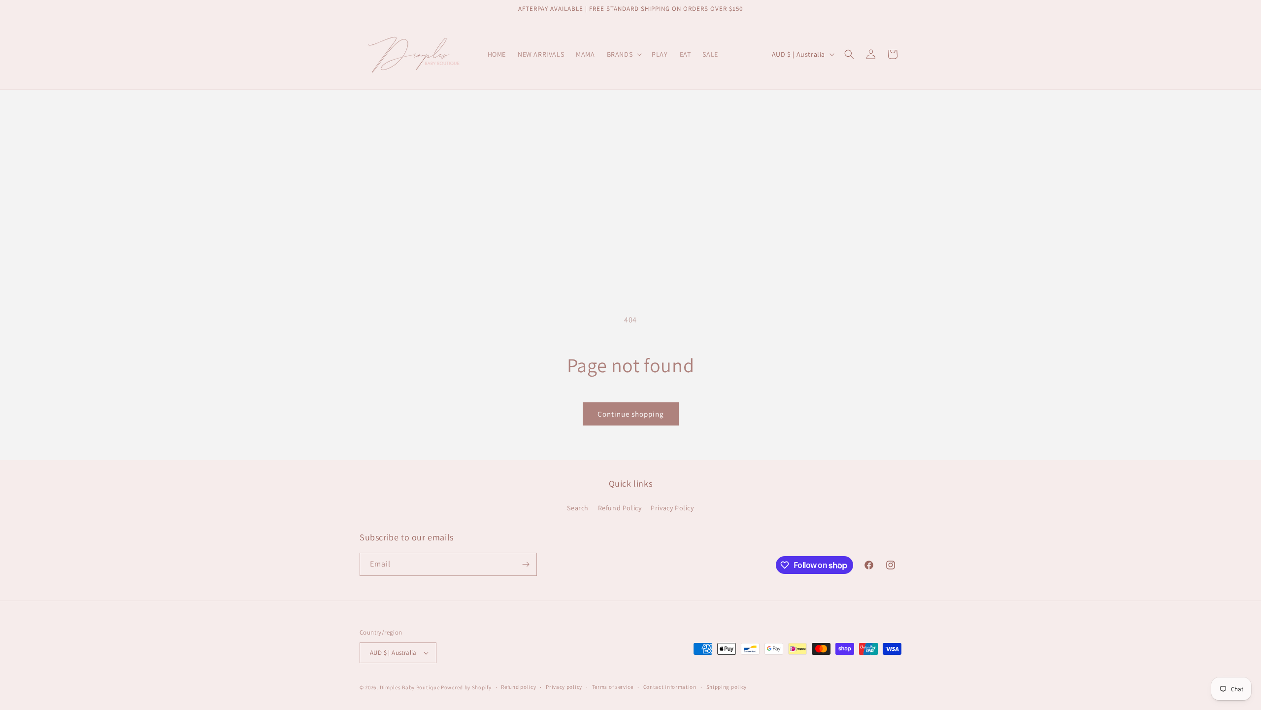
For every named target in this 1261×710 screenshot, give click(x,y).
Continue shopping (630, 414)
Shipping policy (726, 686)
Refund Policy (620, 507)
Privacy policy (564, 686)
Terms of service (612, 686)
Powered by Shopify (466, 687)
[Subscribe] (525, 564)
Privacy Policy (672, 507)
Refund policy (518, 686)
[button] (623, 54)
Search (578, 507)
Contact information (670, 686)
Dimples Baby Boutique (410, 687)
